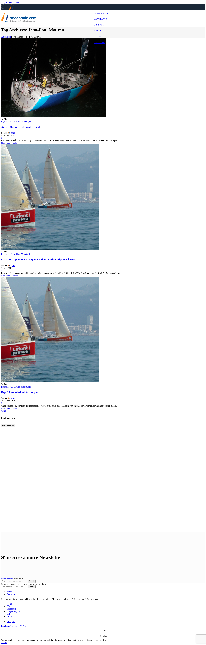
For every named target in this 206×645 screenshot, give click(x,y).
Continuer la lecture (9, 143)
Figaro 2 (5, 121)
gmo (13, 133)
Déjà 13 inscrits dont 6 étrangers (19, 392)
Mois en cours (8, 426)
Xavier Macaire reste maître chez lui (21, 126)
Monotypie (26, 121)
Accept (4, 642)
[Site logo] (18, 25)
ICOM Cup (15, 121)
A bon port (6, 37)
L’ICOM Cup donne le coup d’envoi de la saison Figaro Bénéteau (38, 259)
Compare (11, 621)
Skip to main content (10, 2)
